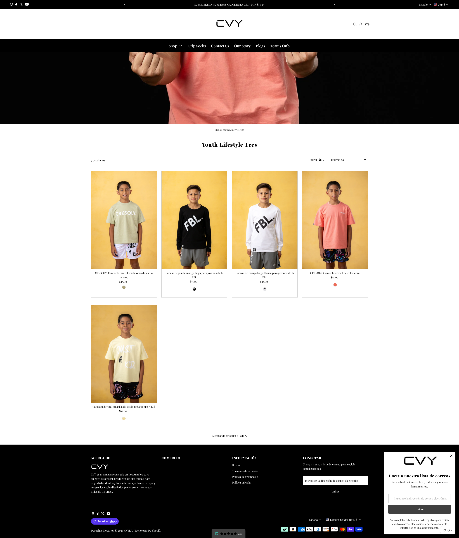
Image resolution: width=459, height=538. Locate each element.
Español (423, 4)
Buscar (236, 465)
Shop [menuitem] (173, 46)
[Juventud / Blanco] (264, 289)
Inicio (218, 129)
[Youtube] (27, 4)
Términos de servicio (244, 471)
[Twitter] (21, 4)
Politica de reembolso (245, 477)
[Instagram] (11, 4)
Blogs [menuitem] (260, 46)
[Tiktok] (16, 4)
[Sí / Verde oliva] (124, 287)
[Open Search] (354, 24)
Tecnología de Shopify (147, 530)
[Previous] (125, 5)
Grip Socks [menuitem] (197, 46)
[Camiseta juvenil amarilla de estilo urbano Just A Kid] (124, 354)
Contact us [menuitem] (220, 46)
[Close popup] (451, 456)
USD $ (441, 4)
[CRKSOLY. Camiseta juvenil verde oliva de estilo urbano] (124, 220)
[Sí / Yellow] (124, 418)
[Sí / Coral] (335, 285)
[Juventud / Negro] (194, 289)
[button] (228, 533)
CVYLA (128, 530)
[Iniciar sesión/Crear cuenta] (360, 24)
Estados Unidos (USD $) (344, 520)
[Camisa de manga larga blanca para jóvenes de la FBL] (265, 220)
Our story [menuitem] (242, 46)
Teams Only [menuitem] (280, 46)
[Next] (334, 5)
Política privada (241, 482)
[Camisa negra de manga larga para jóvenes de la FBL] (194, 220)
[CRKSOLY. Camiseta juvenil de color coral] (335, 220)
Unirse (336, 491)
